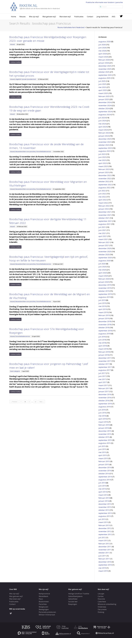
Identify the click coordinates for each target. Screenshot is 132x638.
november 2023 (104, 142)
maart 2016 (103, 422)
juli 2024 (102, 117)
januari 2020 (103, 282)
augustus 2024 (104, 114)
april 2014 (102, 492)
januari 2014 (103, 501)
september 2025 (105, 75)
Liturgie (101, 593)
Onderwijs (102, 607)
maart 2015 (103, 458)
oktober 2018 (103, 327)
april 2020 (102, 273)
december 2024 (104, 102)
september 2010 (105, 565)
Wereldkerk (43, 596)
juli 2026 (102, 44)
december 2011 (104, 546)
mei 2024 (102, 124)
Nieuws (22, 16)
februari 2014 (104, 498)
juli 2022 (102, 190)
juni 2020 (102, 266)
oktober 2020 (103, 254)
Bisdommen (44, 601)
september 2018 (105, 330)
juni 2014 (102, 486)
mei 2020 (102, 270)
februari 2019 (104, 315)
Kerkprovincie (44, 593)
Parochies (43, 604)
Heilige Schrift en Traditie (78, 593)
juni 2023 (102, 157)
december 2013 (104, 504)
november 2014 (104, 470)
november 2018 (104, 324)
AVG (113, 16)
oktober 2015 (103, 437)
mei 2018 (102, 343)
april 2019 (102, 309)
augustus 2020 (104, 260)
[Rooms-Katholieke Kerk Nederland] (35, 6)
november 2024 (104, 105)
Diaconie (101, 599)
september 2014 (105, 476)
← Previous (14, 401)
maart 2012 (103, 540)
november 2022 (104, 178)
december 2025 (104, 66)
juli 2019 (102, 300)
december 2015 (104, 431)
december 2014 (104, 467)
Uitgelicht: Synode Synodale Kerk (25, 79)
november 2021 (104, 215)
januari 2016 (103, 428)
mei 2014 (102, 489)
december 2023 (104, 139)
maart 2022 (103, 203)
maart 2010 (103, 571)
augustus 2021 (104, 224)
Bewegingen (44, 609)
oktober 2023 (103, 145)
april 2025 (102, 90)
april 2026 (102, 53)
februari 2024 (104, 133)
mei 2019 (102, 306)
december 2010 (104, 562)
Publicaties (78, 16)
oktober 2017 (103, 364)
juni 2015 (102, 449)
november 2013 (104, 507)
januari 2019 (103, 318)
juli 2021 (102, 227)
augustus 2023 (104, 151)
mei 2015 (102, 452)
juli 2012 (102, 537)
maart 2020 (103, 276)
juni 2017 (102, 376)
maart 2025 (103, 93)
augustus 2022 (104, 187)
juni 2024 (102, 120)
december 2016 (104, 394)
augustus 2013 (104, 516)
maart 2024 (103, 130)
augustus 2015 (104, 443)
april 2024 (102, 127)
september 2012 (105, 534)
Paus (41, 599)
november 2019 (104, 288)
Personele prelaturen (47, 612)
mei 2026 (102, 51)
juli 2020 (102, 263)
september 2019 (105, 294)
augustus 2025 (104, 78)
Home (13, 16)
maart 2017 (103, 385)
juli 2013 (102, 519)
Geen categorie (15, 371)
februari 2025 (104, 96)
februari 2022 (104, 206)
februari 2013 (104, 525)
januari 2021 (103, 245)
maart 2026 (103, 57)
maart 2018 (103, 349)
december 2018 (104, 321)
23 (35, 401)
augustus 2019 (104, 297)
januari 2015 (103, 464)
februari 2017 (104, 388)
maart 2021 (103, 239)
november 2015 (104, 434)
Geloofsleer (73, 599)
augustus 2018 (104, 333)
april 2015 (102, 455)
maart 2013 (103, 522)
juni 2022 (102, 193)
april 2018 (102, 346)
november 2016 (104, 397)
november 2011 (104, 549)
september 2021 (105, 221)
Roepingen (72, 604)
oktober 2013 (103, 510)
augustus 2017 (104, 370)
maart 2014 (103, 495)
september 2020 (105, 257)
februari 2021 (104, 242)
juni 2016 (102, 413)
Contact (90, 16)
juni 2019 (102, 303)
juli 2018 (102, 337)
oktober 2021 (103, 218)
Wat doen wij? (65, 16)
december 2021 (104, 212)
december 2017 (104, 358)
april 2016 (102, 419)
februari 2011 (104, 559)
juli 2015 (102, 446)
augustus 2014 (104, 479)
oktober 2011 (103, 552)
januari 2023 (103, 172)
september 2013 (105, 513)
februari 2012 (104, 543)
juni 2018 (102, 339)
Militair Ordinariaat (47, 614)
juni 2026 (102, 47)
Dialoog (101, 612)
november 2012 (104, 531)
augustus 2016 (104, 406)
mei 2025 (102, 87)
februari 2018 (104, 352)
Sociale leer (73, 601)
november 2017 (104, 361)
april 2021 (102, 236)
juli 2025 (102, 81)
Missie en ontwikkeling (107, 604)
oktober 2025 (103, 72)
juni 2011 (102, 556)
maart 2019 (103, 312)
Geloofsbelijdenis (75, 596)
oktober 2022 (103, 181)
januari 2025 (103, 99)
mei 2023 (102, 160)
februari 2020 (104, 279)
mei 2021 (102, 233)
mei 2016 (102, 416)
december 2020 (104, 248)
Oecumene (102, 609)
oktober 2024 (103, 108)
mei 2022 (102, 197)
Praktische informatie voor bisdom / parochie (104, 2)
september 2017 (105, 367)
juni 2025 (102, 84)
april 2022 (102, 200)
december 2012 (104, 528)
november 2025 (104, 69)
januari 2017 (103, 391)
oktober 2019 (103, 291)
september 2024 (105, 111)
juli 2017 (102, 373)
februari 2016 (104, 425)
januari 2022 (103, 209)
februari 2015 (104, 461)
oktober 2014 (103, 473)
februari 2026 (104, 60)
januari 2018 (103, 355)
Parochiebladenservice (43, 151)
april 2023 (102, 163)
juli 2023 (102, 154)
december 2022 (104, 175)
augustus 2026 (104, 41)
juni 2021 (102, 230)
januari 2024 (103, 136)
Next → (42, 401)
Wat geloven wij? (49, 16)
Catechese (102, 601)
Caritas (101, 596)
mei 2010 (102, 568)
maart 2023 (103, 166)
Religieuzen (43, 607)
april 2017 (102, 382)
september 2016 (105, 403)
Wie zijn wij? (34, 16)
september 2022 (105, 184)
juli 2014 (102, 483)
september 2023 (105, 148)
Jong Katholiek (102, 16)
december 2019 (104, 285)
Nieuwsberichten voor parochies (25, 151)
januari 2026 (103, 63)
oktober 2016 (103, 400)
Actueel (12, 44)
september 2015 (105, 440)
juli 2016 (102, 410)
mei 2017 (102, 379)
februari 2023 (104, 169)
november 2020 (104, 251)
